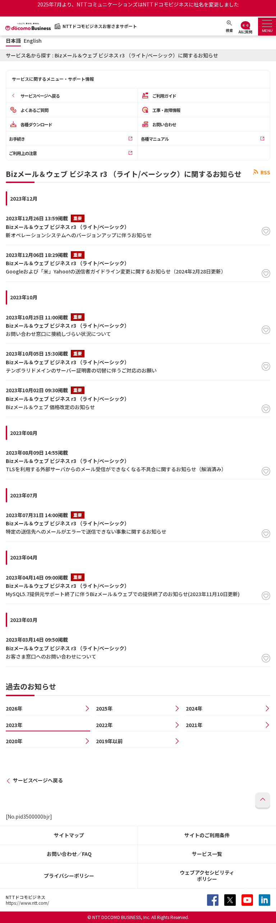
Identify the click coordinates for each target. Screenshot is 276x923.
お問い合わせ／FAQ (69, 853)
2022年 (104, 724)
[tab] (267, 27)
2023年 (14, 724)
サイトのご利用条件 (207, 835)
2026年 (14, 708)
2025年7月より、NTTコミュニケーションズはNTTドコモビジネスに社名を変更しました (138, 4)
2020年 (14, 741)
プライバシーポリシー (69, 875)
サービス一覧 (207, 853)
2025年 (104, 708)
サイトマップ (69, 835)
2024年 (194, 708)
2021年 (194, 724)
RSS (264, 172)
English (33, 40)
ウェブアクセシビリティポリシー (207, 876)
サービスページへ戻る (38, 780)
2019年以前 (109, 741)
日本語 (13, 40)
